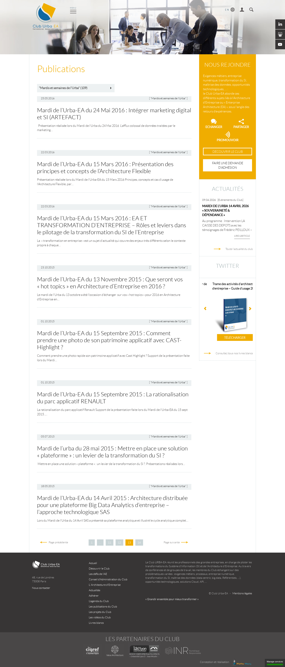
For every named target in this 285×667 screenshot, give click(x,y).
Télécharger (227, 337)
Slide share (280, 34)
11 (109, 542)
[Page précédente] (84, 542)
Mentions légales (242, 593)
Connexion (242, 10)
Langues (230, 10)
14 (139, 542)
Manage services (275, 661)
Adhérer (94, 595)
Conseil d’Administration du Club (108, 579)
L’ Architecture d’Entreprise (105, 584)
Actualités (94, 590)
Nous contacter (41, 587)
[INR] (183, 650)
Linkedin (280, 24)
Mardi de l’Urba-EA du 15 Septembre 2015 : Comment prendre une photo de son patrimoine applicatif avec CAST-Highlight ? (109, 340)
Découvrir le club (227, 151)
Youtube (280, 44)
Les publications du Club (103, 606)
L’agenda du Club (99, 601)
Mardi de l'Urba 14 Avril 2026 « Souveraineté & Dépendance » (225, 210)
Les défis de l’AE (98, 573)
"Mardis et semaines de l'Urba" (168, 98)
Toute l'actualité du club (239, 249)
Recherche (251, 10)
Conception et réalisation (215, 662)
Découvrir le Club (99, 568)
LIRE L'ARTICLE (242, 236)
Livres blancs (96, 622)
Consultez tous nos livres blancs (234, 353)
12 (119, 542)
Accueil (93, 563)
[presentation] (250, 309)
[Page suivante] (147, 542)
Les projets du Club (100, 611)
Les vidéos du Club (100, 617)
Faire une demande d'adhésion (227, 165)
